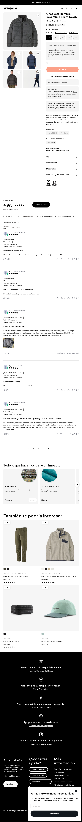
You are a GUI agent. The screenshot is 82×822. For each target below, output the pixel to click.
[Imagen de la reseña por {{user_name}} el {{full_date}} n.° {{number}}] (8, 343)
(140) (53, 582)
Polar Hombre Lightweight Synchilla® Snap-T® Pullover (59, 576)
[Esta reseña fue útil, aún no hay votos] (72, 259)
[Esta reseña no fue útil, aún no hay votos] (76, 259)
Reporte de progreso (63, 769)
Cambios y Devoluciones (37, 781)
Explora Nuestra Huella (41, 707)
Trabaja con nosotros (63, 782)
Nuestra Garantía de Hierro (41, 671)
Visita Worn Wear (41, 689)
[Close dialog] (76, 791)
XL (70, 38)
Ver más (32, 500)
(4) (14, 647)
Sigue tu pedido (38, 775)
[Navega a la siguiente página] (54, 448)
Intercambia (59, 772)
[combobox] (11, 216)
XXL (77, 38)
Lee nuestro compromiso (40, 744)
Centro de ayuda (38, 769)
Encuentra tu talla (61, 33)
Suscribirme (10, 784)
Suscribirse (54, 813)
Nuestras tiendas (61, 775)
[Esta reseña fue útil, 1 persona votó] (73, 434)
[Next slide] (77, 484)
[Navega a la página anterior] (28, 448)
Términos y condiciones (64, 785)
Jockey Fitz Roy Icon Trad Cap (51, 641)
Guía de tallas (73, 33)
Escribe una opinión (41, 205)
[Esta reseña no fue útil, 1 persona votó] (77, 353)
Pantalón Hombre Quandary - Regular (16, 576)
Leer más (10, 429)
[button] (62, 8)
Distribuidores (60, 779)
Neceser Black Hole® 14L (11, 641)
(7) (14, 582)
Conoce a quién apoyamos (41, 726)
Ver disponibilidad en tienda (62, 76)
